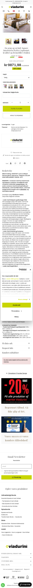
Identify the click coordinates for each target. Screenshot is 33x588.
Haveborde (18, 517)
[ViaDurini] (16, 7)
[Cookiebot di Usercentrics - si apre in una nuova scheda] (19, 270)
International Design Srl (11, 553)
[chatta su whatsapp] (3, 585)
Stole (3, 520)
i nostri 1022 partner (12, 278)
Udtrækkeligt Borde (8, 495)
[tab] (16, 170)
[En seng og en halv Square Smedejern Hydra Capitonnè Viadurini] (5, 87)
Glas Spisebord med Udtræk (10, 503)
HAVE (3, 529)
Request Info (7, 348)
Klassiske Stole (5, 523)
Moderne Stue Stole (7, 526)
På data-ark (7, 343)
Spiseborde (5, 509)
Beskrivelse (7, 170)
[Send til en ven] (11, 163)
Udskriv (17, 158)
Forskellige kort (16, 571)
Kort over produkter (8, 569)
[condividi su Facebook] (20, 163)
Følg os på (5, 565)
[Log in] (19, 11)
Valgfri (5, 74)
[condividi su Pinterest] (25, 163)
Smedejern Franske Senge (17, 373)
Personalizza (15, 311)
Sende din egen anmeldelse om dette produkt (17, 155)
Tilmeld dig (17, 477)
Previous (3, 21)
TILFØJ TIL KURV (16, 108)
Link (16, 473)
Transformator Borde (7, 517)
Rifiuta (17, 317)
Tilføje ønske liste (17, 152)
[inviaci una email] (3, 11)
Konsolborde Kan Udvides (9, 506)
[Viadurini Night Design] (16, 140)
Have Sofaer (26, 532)
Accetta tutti (16, 305)
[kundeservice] (8, 11)
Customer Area (7, 561)
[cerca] (2, 7)
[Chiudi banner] (30, 269)
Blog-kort (26, 569)
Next (29, 21)
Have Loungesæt (16, 532)
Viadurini (5, 557)
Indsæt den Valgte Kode (11, 92)
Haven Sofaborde (7, 535)
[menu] (31, 7)
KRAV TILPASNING (16, 115)
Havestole (17, 526)
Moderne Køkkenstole (17, 523)
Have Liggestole (6, 532)
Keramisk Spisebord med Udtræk (11, 498)
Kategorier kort (18, 569)
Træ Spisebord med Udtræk (10, 501)
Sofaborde (4, 514)
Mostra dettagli (23, 299)
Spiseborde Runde (6, 512)
